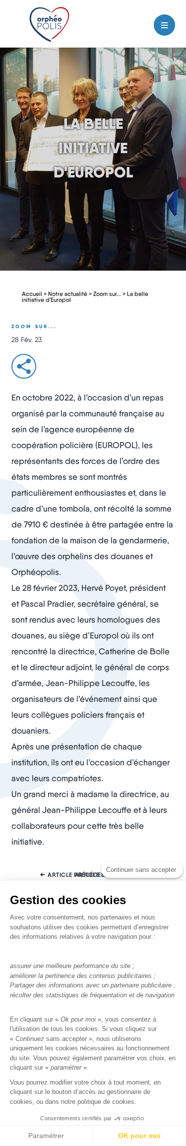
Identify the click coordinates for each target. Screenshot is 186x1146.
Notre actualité (67, 293)
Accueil (32, 293)
